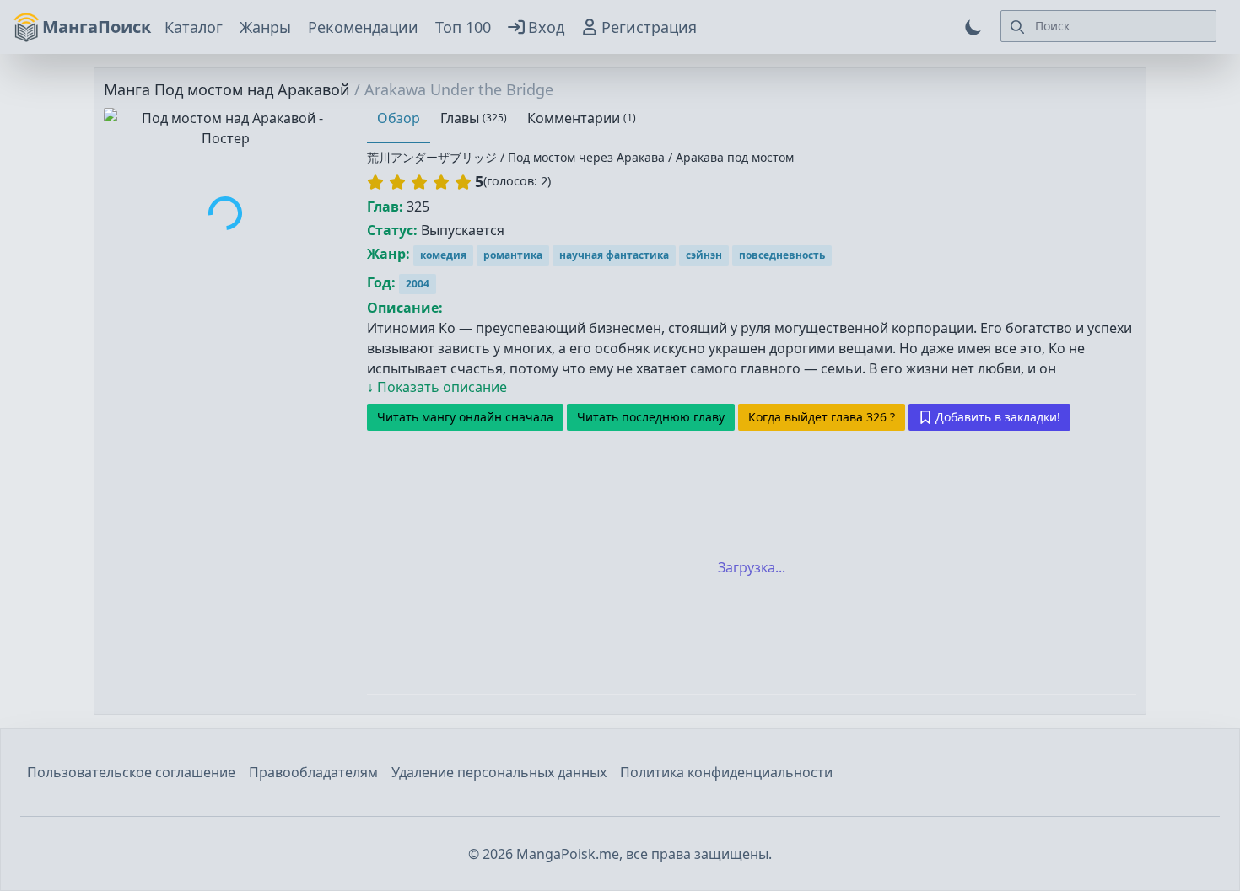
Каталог (193, 27)
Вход (546, 27)
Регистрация (649, 27)
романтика (512, 255)
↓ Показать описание (437, 387)
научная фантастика (614, 255)
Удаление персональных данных (499, 772)
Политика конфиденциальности (726, 772)
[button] (419, 182)
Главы (473, 118)
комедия (443, 255)
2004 (417, 283)
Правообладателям (313, 772)
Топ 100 (463, 27)
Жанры (265, 27)
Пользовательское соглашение (131, 772)
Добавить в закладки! (997, 417)
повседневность (782, 255)
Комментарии (581, 118)
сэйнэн (704, 255)
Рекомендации (363, 27)
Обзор (398, 118)
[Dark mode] (973, 27)
